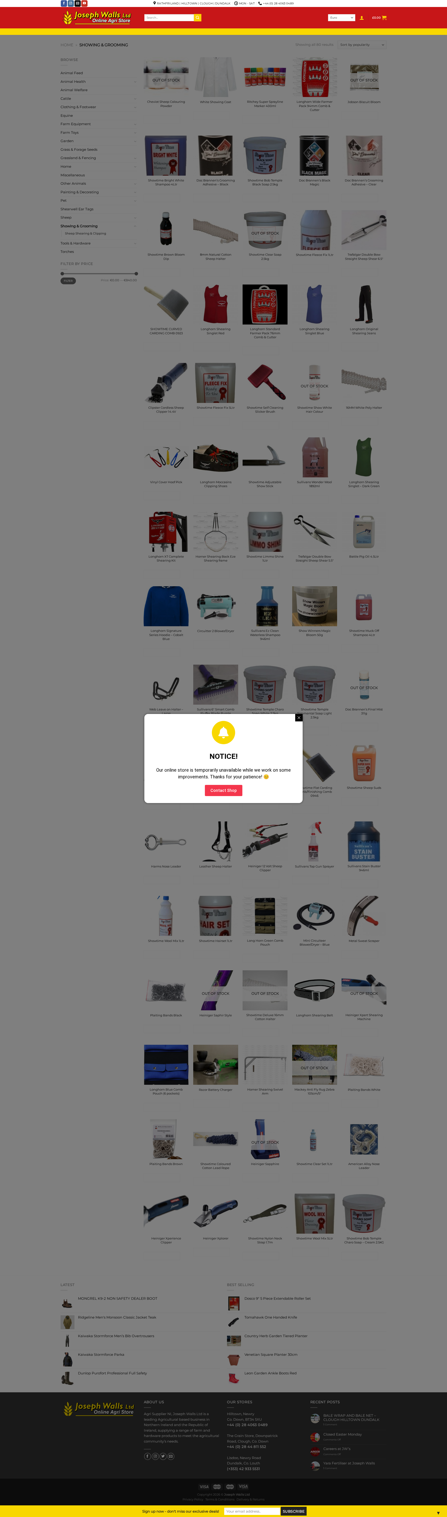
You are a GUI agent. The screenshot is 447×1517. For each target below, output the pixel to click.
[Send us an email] (77, 3)
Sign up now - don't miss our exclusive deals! (180, 1511)
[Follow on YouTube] (84, 3)
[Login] (361, 18)
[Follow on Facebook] (64, 3)
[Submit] (197, 17)
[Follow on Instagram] (71, 3)
